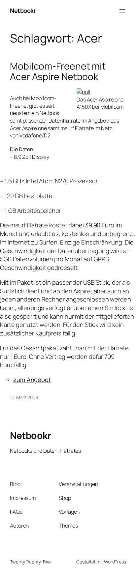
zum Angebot (32, 379)
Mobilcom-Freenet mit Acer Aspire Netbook (58, 71)
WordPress (115, 562)
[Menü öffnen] (122, 11)
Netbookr (23, 10)
